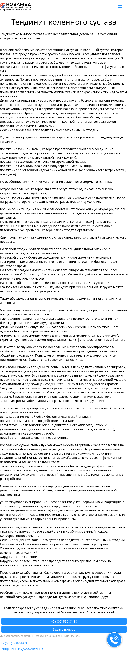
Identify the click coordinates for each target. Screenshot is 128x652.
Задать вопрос (64, 629)
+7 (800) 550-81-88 (64, 621)
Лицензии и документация (22, 649)
